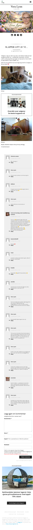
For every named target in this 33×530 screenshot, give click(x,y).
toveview (13, 378)
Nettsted (6, 444)
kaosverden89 (14, 239)
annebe (13, 281)
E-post (16, 439)
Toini (12, 253)
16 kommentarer (16, 49)
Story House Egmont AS (12, 524)
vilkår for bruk (26, 460)
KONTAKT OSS (12, 514)
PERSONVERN (20, 512)
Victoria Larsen (15, 156)
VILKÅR (27, 512)
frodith (12, 268)
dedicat (13, 184)
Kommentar (8, 418)
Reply (12, 162)
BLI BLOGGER (20, 514)
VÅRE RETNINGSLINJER (10, 512)
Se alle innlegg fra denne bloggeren (16, 503)
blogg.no (20, 522)
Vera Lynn (16, 7)
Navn (6, 433)
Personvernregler (21, 460)
